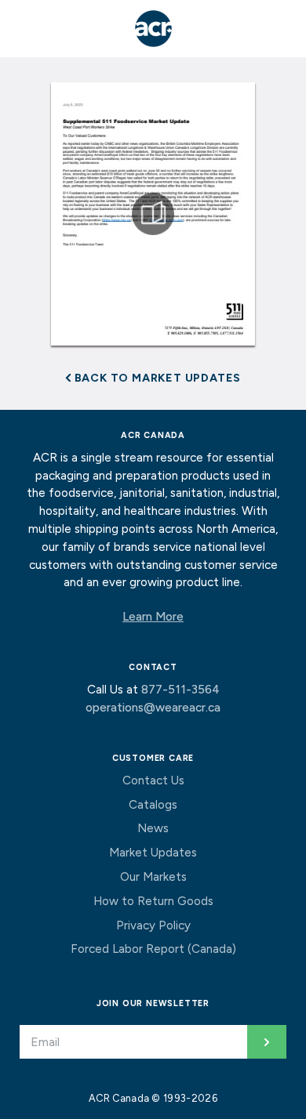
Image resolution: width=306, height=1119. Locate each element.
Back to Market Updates (156, 378)
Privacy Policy (153, 925)
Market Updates (153, 853)
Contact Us (153, 780)
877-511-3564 (180, 690)
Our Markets (153, 877)
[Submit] (266, 1042)
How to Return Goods (153, 901)
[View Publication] (153, 214)
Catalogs (153, 805)
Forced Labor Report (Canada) (153, 949)
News (153, 828)
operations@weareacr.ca (153, 708)
